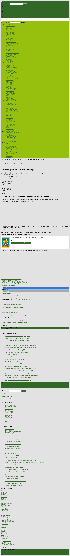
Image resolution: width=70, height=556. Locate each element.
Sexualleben (9, 107)
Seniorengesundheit (11, 58)
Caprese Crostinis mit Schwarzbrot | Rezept (15, 481)
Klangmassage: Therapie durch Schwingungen (16, 366)
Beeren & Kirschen (10, 65)
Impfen (7, 44)
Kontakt (5, 538)
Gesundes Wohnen (10, 38)
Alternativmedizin (10, 28)
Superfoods (9, 97)
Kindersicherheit (10, 154)
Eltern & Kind (6, 16)
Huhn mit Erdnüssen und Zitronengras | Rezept (16, 471)
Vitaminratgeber (4, 536)
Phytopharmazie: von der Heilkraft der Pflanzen (16, 343)
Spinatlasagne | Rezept (10, 453)
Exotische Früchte (10, 71)
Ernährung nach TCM (6, 508)
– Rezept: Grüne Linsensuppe (8, 277)
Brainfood (3, 494)
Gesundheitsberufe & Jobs (11, 414)
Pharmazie (8, 51)
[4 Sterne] (18, 173)
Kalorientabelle (8, 430)
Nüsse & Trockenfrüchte (12, 89)
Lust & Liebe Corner (11, 104)
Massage (8, 134)
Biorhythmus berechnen (10, 406)
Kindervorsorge (9, 156)
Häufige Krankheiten (11, 40)
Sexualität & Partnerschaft (9, 12)
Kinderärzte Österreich (11, 148)
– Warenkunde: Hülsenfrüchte (8, 285)
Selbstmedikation (10, 56)
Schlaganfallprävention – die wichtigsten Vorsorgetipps (18, 380)
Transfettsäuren (4, 532)
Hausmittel (8, 39)
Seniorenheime (8, 418)
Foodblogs (8, 75)
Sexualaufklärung (10, 105)
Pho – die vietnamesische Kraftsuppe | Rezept (15, 322)
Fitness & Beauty (7, 13)
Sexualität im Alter (10, 110)
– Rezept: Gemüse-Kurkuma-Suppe (9, 280)
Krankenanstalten (9, 415)
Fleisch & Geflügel (10, 73)
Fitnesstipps (9, 120)
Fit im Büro (8, 119)
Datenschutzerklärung (8, 544)
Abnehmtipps (9, 64)
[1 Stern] (3, 173)
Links (4, 547)
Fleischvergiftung (5, 510)
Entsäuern (3, 504)
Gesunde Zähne (10, 35)
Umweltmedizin (10, 61)
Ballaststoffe (3, 493)
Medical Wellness (10, 135)
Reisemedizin (9, 55)
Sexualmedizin (9, 108)
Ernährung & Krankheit (11, 69)
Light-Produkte (4, 524)
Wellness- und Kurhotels (12, 141)
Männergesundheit (10, 49)
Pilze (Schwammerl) (11, 92)
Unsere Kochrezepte (8, 10)
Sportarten (8, 127)
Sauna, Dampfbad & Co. (12, 136)
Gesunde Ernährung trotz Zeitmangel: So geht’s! (16, 352)
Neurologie (8, 50)
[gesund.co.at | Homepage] (4, 1)
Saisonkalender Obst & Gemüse (12, 420)
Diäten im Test (4, 497)
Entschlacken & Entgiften (7, 503)
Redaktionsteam (7, 293)
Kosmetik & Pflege (10, 124)
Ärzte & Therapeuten (10, 405)
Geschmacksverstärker (6, 515)
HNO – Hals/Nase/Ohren (12, 43)
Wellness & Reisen (8, 15)
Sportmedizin (9, 59)
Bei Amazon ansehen (21, 242)
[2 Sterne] (7, 173)
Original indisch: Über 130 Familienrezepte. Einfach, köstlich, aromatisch (28, 237)
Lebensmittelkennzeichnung (7, 521)
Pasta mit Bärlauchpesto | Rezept (13, 444)
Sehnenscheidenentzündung (12, 356)
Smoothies (3, 527)
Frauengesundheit (10, 34)
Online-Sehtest (8, 417)
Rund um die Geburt (11, 147)
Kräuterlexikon (9, 86)
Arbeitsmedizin (9, 31)
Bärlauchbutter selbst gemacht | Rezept (14, 476)
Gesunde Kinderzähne (11, 145)
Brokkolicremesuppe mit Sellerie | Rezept (14, 307)
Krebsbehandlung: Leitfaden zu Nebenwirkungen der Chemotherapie (21, 375)
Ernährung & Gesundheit (12, 67)
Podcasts (5, 17)
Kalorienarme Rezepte (6, 517)
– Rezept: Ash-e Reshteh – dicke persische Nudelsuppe (14, 282)
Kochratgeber (9, 82)
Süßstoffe (3, 531)
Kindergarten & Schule (11, 152)
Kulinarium (8, 87)
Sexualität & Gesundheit (12, 109)
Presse (5, 542)
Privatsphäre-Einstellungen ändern (11, 546)
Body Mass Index (10, 33)
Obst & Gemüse (10, 91)
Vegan (2, 535)
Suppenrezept (14, 295)
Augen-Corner (9, 29)
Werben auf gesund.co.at (9, 543)
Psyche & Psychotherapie (12, 53)
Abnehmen (3, 490)
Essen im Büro (4, 509)
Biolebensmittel (4, 495)
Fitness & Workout (10, 121)
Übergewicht (4, 533)
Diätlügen (3, 498)
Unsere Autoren (7, 541)
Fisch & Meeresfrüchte (11, 72)
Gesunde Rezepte (23, 159)
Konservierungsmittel (6, 519)
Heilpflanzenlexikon (11, 42)
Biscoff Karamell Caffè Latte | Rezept (13, 448)
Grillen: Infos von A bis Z (12, 78)
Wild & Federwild (10, 98)
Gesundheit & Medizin (8, 7)
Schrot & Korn (9, 96)
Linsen (9, 295)
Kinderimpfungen (10, 151)
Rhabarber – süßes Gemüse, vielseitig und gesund (17, 338)
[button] (5, 287)
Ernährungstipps (10, 70)
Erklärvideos (8, 410)
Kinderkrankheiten (10, 153)
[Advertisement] (35, 212)
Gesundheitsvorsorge (11, 37)
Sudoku (6, 421)
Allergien (8, 27)
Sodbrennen (4, 529)
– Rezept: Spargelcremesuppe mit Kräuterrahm (12, 281)
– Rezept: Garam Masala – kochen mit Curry (11, 279)
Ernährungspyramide (6, 506)
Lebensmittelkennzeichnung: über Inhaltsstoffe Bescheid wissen (20, 347)
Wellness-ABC (9, 140)
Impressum (6, 539)
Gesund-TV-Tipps (9, 412)
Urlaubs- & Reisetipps (11, 138)
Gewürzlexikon (9, 76)
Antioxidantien (4, 492)
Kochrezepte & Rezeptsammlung (13, 431)
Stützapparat (9, 60)
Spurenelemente (5, 530)
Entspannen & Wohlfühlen (12, 132)
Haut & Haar (9, 122)
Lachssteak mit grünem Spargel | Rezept (14, 457)
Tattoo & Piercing (10, 130)
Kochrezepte (9, 83)
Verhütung (8, 115)
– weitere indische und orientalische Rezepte (11, 284)
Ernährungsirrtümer (5, 505)
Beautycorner (9, 118)
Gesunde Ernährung (8, 9)
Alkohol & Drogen (10, 26)
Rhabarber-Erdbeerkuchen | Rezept (13, 485)
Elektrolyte (3, 499)
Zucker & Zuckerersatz (11, 99)
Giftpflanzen (9, 77)
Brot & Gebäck (9, 66)
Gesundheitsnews (9, 411)
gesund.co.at (4, 159)
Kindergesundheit (10, 46)
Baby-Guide (9, 143)
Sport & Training (10, 129)
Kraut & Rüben (9, 84)
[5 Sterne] (23, 173)
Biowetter (7, 407)
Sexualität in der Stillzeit (12, 111)
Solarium (8, 126)
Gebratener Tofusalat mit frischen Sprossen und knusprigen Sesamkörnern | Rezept (25, 462)
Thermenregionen (10, 137)
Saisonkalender (10, 94)
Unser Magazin (7, 11)
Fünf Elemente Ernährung (7, 511)
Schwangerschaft (10, 157)
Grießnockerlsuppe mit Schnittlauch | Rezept (14, 315)
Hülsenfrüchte (9, 80)
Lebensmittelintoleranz (6, 520)
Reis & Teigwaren (10, 93)
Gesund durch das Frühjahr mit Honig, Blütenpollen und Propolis (20, 370)
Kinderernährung (10, 149)
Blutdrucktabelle (10, 32)
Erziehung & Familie (11, 146)
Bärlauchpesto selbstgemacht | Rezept (14, 467)
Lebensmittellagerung (6, 522)
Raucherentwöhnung (11, 54)
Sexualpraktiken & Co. (11, 113)
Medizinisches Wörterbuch (11, 433)
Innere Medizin (9, 45)
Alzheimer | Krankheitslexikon (12, 361)
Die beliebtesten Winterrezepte (12, 163)
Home (4, 6)
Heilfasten (3, 516)
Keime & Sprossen (10, 81)
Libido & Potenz (10, 103)
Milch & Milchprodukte (11, 88)
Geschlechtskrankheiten (12, 102)
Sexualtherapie (9, 114)
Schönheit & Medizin (11, 125)
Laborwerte (8, 48)
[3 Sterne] (13, 173)
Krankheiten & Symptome (11, 432)
